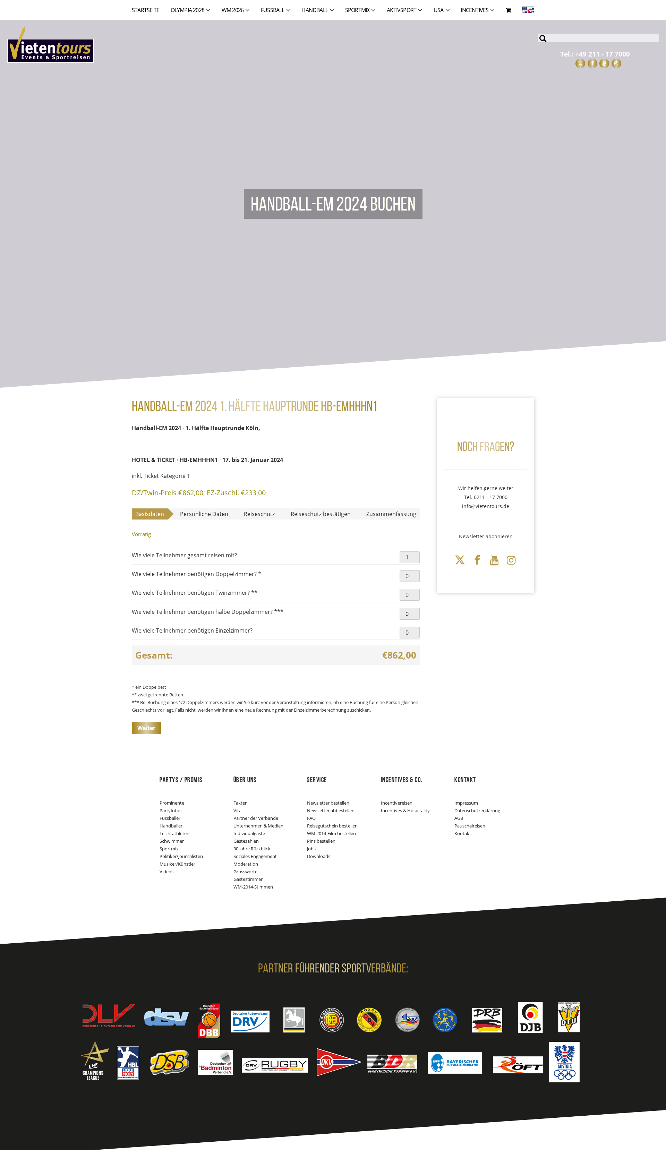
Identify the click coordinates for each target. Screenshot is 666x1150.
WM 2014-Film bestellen (331, 833)
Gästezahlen (246, 841)
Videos (166, 871)
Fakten (240, 803)
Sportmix (169, 849)
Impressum (466, 803)
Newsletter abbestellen (331, 810)
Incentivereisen (396, 803)
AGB (458, 818)
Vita (237, 810)
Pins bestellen (321, 841)
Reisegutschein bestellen (332, 826)
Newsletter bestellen (328, 803)
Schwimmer (172, 841)
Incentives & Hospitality (405, 810)
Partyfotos (170, 810)
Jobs (311, 849)
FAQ (311, 818)
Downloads (318, 856)
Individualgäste (249, 833)
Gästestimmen (248, 879)
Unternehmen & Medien (258, 826)
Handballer (171, 826)
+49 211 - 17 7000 (602, 54)
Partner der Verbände (255, 818)
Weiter (146, 728)
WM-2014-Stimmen (253, 887)
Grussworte (245, 871)
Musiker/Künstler (177, 864)
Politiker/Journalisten (181, 856)
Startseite (145, 10)
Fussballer (170, 818)
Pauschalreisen (469, 826)
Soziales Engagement (255, 856)
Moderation (245, 864)
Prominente (172, 803)
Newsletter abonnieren (486, 536)
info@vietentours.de (485, 506)
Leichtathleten (174, 833)
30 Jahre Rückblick (251, 849)
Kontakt (462, 833)
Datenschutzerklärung (477, 810)
